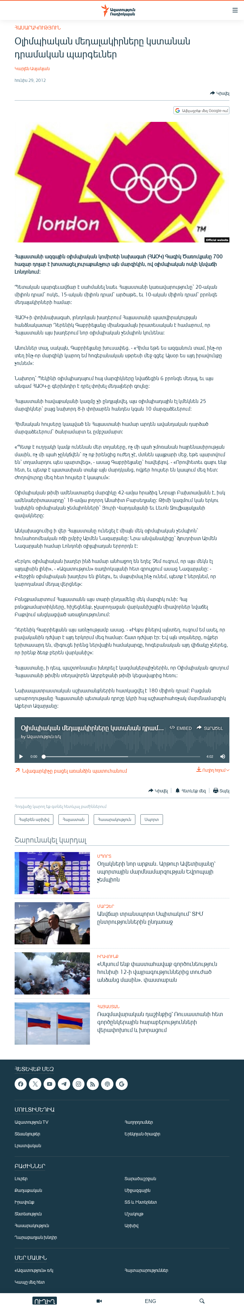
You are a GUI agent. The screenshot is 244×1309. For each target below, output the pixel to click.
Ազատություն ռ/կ (44, 736)
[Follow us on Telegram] (64, 1084)
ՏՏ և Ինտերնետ (141, 1202)
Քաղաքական (28, 1190)
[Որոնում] (202, 1301)
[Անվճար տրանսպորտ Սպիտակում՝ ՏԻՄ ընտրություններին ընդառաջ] (52, 923)
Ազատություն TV (31, 1122)
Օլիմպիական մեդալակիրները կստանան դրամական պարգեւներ (116, 727)
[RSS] (93, 1084)
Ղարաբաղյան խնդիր (36, 1237)
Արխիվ (131, 1225)
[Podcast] (107, 1084)
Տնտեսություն (28, 1213)
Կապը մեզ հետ (30, 1282)
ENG (150, 1301)
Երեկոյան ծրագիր (142, 1133)
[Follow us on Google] (122, 1084)
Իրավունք (108, 956)
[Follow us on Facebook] (21, 1084)
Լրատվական (28, 1145)
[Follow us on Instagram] (78, 1084)
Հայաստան (108, 1006)
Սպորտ (104, 856)
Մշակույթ (134, 1213)
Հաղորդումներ (139, 1122)
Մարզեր (105, 906)
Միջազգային (137, 1190)
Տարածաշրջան (140, 1178)
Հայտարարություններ (146, 1270)
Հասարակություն (38, 27)
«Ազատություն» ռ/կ (34, 1270)
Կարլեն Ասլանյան (32, 68)
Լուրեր (21, 1178)
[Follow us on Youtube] (50, 1084)
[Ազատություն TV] (99, 1301)
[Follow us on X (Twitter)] (35, 1084)
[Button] (219, 93)
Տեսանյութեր (27, 1133)
